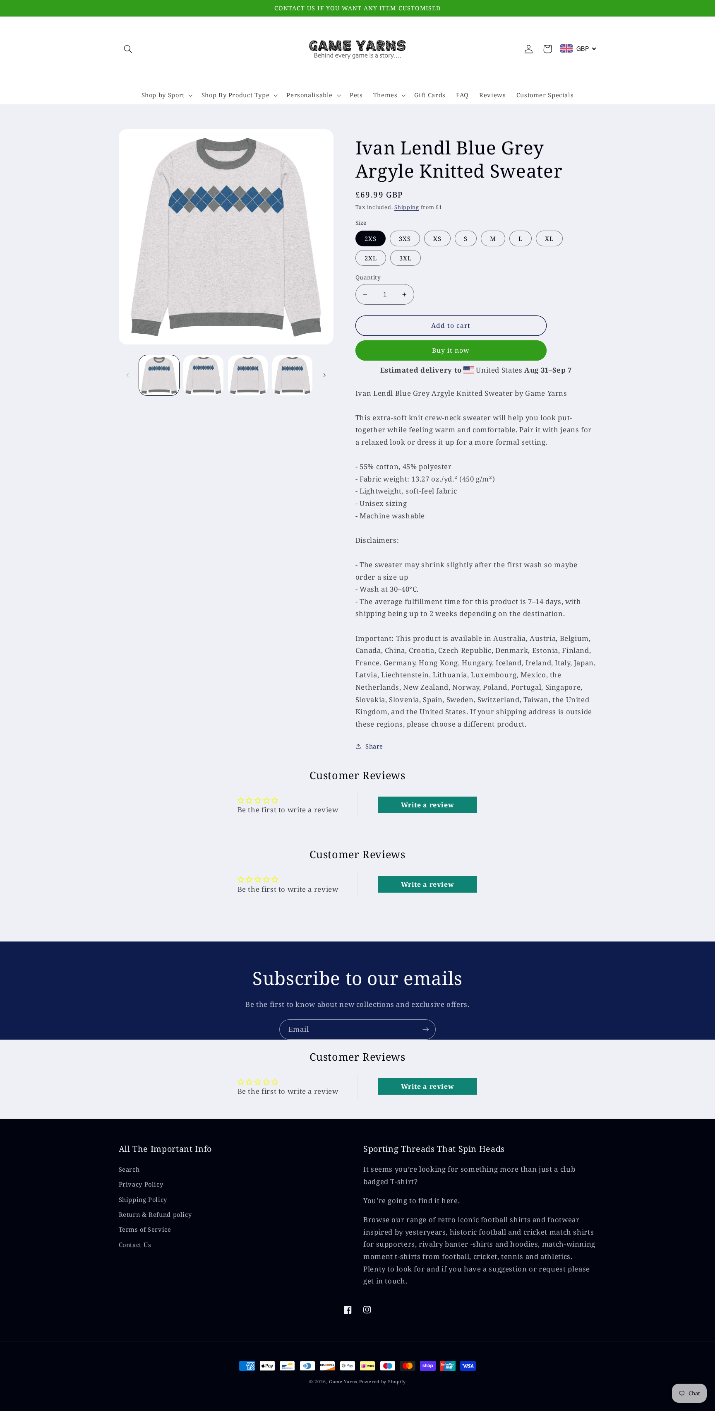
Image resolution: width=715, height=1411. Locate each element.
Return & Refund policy (155, 1214)
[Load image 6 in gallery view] (292, 375)
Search (129, 1169)
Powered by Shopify (382, 1382)
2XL (371, 258)
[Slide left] (128, 375)
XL (549, 238)
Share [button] (374, 746)
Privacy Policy (141, 1184)
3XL (405, 258)
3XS (405, 238)
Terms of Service (145, 1229)
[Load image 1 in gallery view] (159, 375)
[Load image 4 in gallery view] (248, 375)
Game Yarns (343, 1382)
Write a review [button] (427, 804)
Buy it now (451, 350)
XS (437, 238)
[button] (128, 48)
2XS (371, 238)
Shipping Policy (143, 1199)
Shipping (406, 207)
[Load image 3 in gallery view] (203, 375)
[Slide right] (324, 375)
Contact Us (135, 1244)
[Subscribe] (425, 1029)
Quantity (368, 277)
